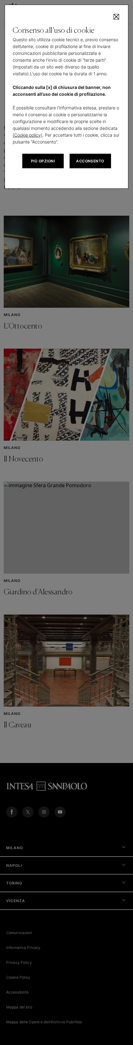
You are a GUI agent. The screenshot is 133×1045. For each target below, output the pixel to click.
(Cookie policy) (27, 135)
